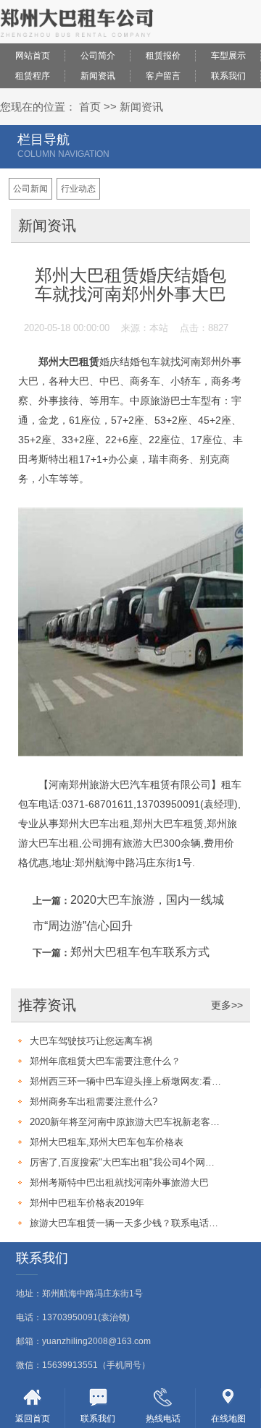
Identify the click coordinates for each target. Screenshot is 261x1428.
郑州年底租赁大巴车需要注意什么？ (105, 1061)
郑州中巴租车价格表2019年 (87, 1202)
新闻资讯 (97, 76)
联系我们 (228, 76)
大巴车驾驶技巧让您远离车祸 (91, 1040)
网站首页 (32, 56)
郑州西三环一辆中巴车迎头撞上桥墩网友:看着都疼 (126, 1081)
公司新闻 (30, 189)
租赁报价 (163, 56)
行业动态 (78, 189)
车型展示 (228, 56)
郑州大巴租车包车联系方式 (140, 952)
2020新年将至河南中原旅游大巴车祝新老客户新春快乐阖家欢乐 (126, 1121)
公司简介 (97, 56)
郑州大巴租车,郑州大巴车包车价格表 (106, 1142)
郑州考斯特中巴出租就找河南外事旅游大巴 (119, 1182)
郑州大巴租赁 (68, 361)
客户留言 (163, 76)
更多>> (227, 1005)
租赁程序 (32, 76)
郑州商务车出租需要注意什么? (93, 1101)
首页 (90, 107)
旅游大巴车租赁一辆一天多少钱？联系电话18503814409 (126, 1223)
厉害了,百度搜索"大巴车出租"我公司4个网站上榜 (126, 1162)
